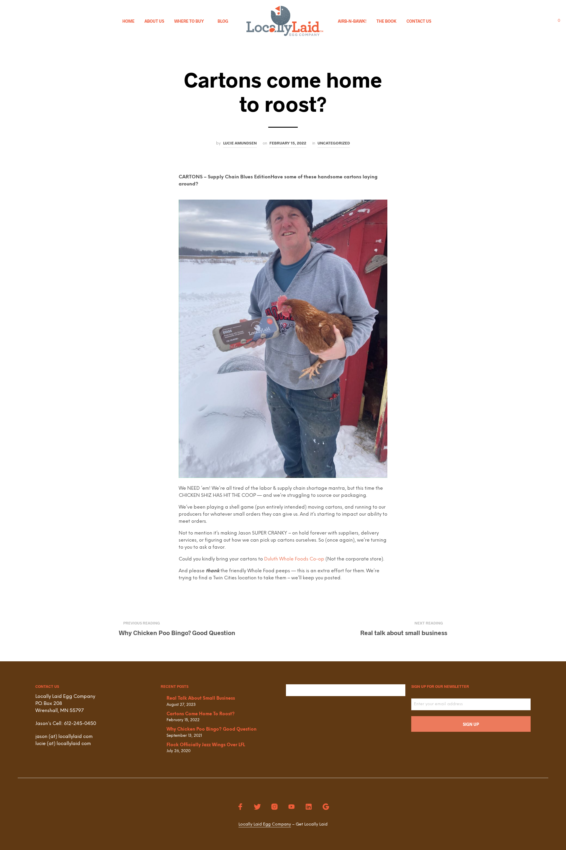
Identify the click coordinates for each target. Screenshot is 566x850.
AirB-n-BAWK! (352, 21)
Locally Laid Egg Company (264, 824)
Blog (223, 21)
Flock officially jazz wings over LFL (206, 745)
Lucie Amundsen (240, 143)
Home (128, 21)
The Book (386, 21)
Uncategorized (333, 143)
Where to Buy (189, 21)
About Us (154, 21)
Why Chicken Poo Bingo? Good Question (211, 729)
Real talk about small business (201, 698)
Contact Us (419, 21)
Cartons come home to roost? (201, 714)
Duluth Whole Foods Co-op (294, 559)
